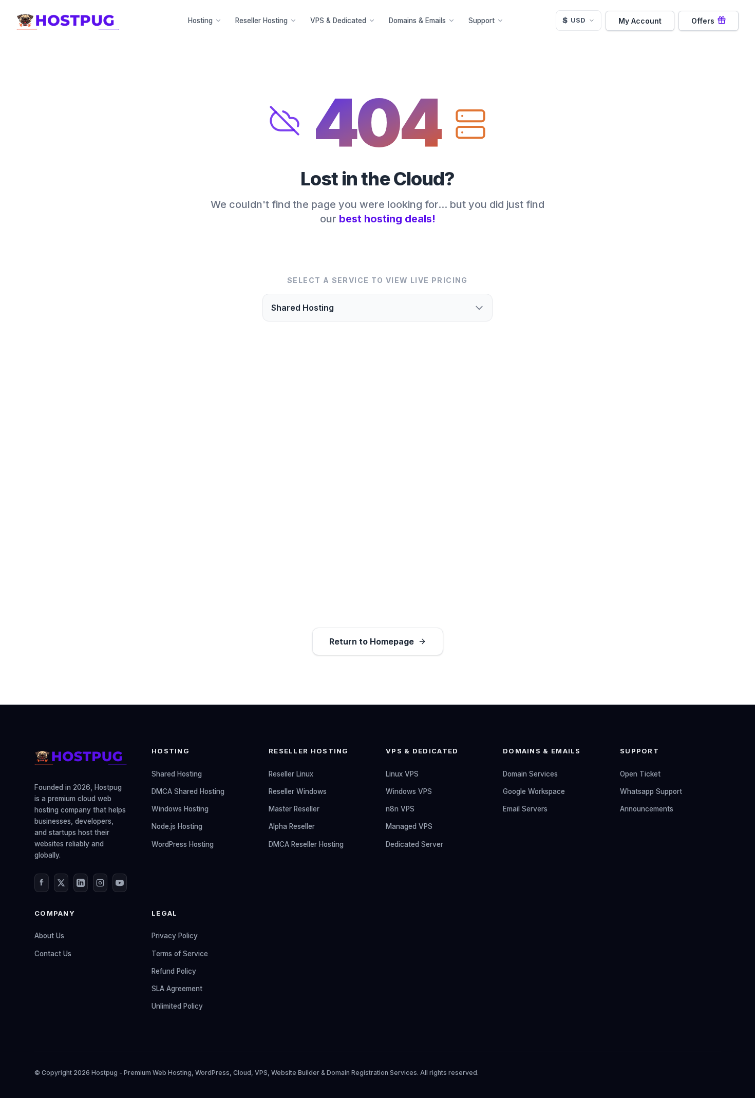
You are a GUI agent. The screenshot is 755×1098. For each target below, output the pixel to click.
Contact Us (52, 954)
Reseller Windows (298, 791)
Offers (702, 20)
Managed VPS (409, 826)
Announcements (646, 809)
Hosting (200, 20)
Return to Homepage (371, 641)
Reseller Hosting (261, 20)
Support (481, 20)
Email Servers (525, 809)
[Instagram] (100, 883)
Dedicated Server (414, 844)
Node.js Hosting (177, 826)
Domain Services (530, 774)
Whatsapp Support (651, 791)
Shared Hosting (177, 774)
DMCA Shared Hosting (188, 791)
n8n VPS (400, 809)
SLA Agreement (177, 989)
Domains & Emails (417, 20)
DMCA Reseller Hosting (306, 844)
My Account (640, 20)
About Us (49, 936)
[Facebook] (41, 883)
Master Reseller (294, 809)
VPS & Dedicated (338, 20)
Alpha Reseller (292, 826)
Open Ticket (640, 774)
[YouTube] (119, 883)
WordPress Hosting (183, 844)
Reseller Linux (291, 774)
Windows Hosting (180, 809)
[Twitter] (61, 883)
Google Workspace (534, 791)
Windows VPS (409, 791)
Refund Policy (174, 971)
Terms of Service (180, 954)
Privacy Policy (175, 936)
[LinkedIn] (80, 883)
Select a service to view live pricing (377, 280)
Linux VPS (402, 774)
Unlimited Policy (177, 1006)
